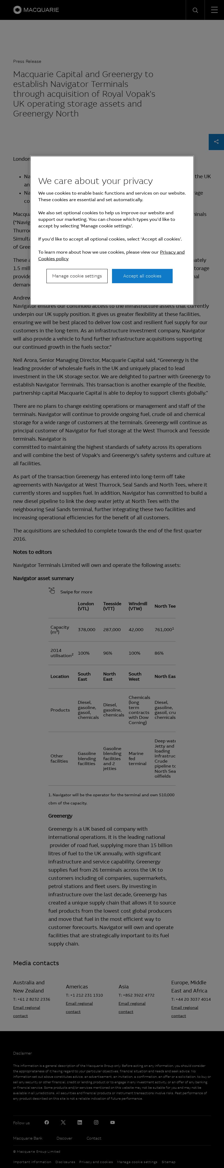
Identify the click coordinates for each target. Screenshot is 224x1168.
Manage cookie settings (77, 276)
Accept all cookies (142, 276)
